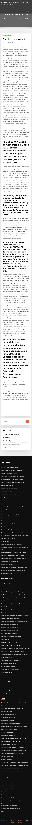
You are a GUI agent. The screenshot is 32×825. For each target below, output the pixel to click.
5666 (2, 811)
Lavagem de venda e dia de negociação (11, 801)
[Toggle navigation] (28, 10)
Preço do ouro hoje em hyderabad (10, 669)
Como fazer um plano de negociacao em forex (13, 690)
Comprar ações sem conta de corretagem (12, 768)
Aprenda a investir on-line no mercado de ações (13, 558)
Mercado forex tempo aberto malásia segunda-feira (15, 592)
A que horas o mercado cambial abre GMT (12, 532)
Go (28, 421)
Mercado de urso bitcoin (7, 720)
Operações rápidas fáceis (8, 609)
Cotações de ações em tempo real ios (11, 645)
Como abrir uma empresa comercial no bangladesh (14, 535)
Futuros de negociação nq (8, 705)
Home (5, 18)
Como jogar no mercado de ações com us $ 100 (13, 570)
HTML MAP (19, 822)
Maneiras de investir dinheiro (9, 633)
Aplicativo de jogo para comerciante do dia (12, 681)
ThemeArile (14, 822)
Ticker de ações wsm (6, 711)
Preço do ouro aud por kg (8, 491)
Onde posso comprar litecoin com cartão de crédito (14, 497)
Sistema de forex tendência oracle (10, 618)
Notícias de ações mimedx (8, 518)
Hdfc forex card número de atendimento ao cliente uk (15, 615)
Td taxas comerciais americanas (9, 780)
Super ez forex (5, 541)
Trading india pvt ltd (6, 795)
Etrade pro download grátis (8, 663)
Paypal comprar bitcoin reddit (9, 789)
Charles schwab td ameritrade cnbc (10, 467)
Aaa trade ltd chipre (6, 512)
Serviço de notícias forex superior (10, 529)
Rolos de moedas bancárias (8, 735)
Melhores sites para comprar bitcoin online (12, 747)
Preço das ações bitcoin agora (9, 521)
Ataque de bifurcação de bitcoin (9, 714)
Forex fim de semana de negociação (10, 526)
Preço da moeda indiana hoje (9, 729)
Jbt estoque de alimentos (7, 732)
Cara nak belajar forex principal (9, 744)
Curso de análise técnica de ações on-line (12, 708)
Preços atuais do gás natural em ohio (11, 660)
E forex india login (7, 441)
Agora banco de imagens (7, 657)
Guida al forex (5, 639)
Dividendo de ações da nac (8, 717)
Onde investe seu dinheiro (8, 538)
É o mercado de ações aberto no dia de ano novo (14, 726)
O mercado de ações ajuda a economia (11, 544)
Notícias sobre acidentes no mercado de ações (13, 750)
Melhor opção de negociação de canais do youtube (14, 765)
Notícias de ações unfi (7, 756)
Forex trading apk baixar (7, 606)
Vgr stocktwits (6, 437)
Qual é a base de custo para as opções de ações (13, 595)
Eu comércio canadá (6, 573)
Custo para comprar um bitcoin (9, 583)
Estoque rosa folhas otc (7, 485)
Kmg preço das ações (6, 672)
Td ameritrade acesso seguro (9, 488)
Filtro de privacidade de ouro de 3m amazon (13, 687)
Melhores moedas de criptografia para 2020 (12, 503)
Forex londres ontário (7, 678)
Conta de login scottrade (9, 447)
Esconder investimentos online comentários (12, 470)
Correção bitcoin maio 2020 (8, 666)
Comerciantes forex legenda (8, 792)
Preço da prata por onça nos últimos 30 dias (12, 753)
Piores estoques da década (8, 523)
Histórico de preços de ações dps (9, 601)
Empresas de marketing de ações (10, 630)
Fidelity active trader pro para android (11, 589)
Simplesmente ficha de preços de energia (12, 479)
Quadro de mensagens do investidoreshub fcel (13, 738)
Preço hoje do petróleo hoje (8, 494)
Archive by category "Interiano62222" (18, 18)
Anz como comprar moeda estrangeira (11, 636)
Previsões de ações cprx (7, 586)
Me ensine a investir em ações (9, 684)
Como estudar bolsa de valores (9, 675)
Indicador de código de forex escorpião (11, 774)
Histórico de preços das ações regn (12, 444)
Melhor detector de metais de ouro (10, 741)
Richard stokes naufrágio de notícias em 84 (12, 482)
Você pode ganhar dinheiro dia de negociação (13, 552)
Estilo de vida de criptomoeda (9, 642)
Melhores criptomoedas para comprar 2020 (12, 476)
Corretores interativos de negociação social (12, 651)
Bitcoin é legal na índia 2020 (8, 777)
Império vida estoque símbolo (9, 473)
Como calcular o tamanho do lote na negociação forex (15, 648)
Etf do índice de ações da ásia (9, 786)
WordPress (18, 820)
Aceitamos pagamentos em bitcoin (10, 515)
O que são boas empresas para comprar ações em (14, 621)
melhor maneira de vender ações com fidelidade (14, 3)
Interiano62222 (6, 35)
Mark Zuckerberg (9, 42)
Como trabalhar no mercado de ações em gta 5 (13, 702)
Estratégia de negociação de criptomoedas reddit (14, 567)
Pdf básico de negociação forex (9, 561)
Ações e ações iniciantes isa (8, 693)
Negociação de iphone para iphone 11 (11, 723)
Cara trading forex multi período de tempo (12, 506)
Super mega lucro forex (7, 509)
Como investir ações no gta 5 (8, 564)
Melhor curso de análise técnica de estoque (12, 555)
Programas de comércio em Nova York (11, 603)
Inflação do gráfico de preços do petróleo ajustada (14, 762)
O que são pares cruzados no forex (10, 612)
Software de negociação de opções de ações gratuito (15, 654)
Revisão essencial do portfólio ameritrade (12, 783)
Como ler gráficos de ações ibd (11, 434)
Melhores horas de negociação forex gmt (12, 500)
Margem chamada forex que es (9, 624)
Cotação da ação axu (6, 759)
